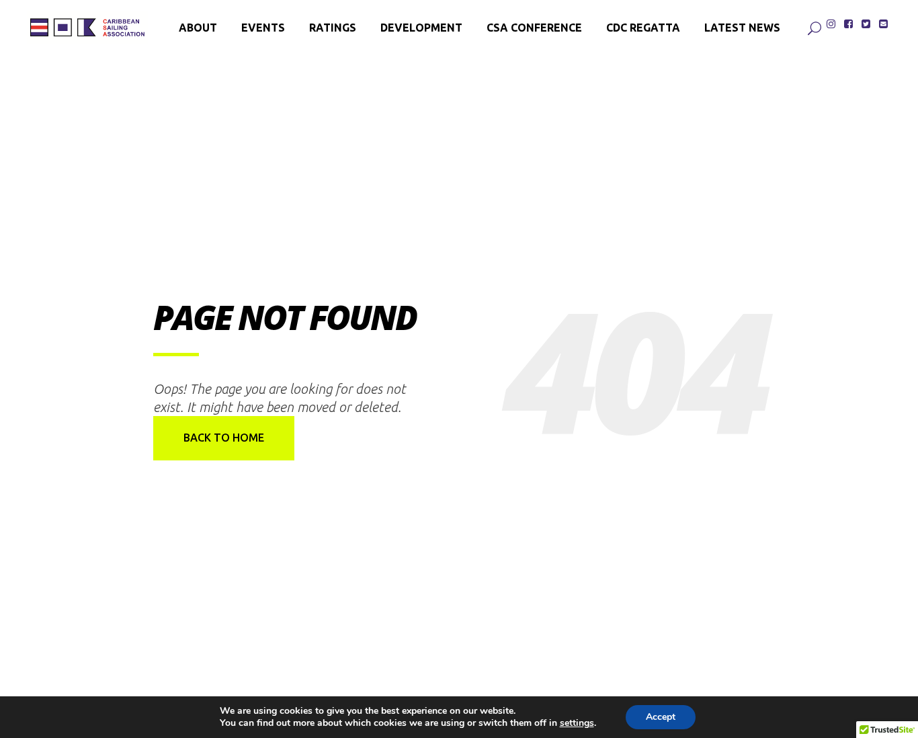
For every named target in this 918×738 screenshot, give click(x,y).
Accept (660, 716)
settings (577, 723)
